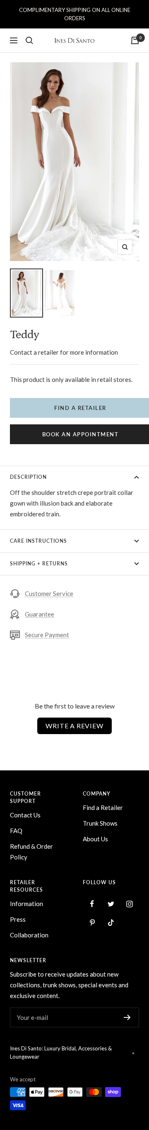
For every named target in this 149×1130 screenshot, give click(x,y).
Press (18, 919)
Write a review (74, 726)
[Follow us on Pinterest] (92, 922)
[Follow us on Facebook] (92, 904)
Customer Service (49, 593)
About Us (95, 839)
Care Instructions (38, 541)
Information (26, 903)
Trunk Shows (100, 823)
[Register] (127, 1017)
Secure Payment (47, 634)
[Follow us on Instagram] (129, 904)
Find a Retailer (103, 807)
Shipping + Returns (39, 563)
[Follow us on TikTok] (110, 922)
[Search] (29, 40)
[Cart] (135, 40)
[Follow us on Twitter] (110, 904)
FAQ (16, 830)
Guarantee (39, 614)
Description (28, 477)
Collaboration (29, 935)
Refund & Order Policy (31, 852)
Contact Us (25, 815)
